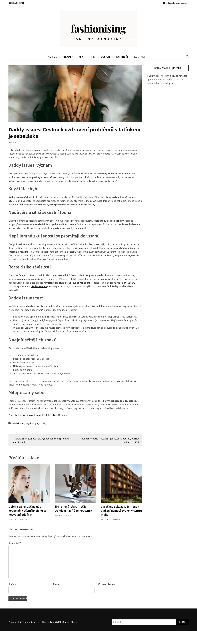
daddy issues (18, 423)
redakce (23, 519)
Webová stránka (106, 584)
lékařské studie (39, 286)
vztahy (42, 423)
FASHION (52, 56)
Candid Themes (71, 622)
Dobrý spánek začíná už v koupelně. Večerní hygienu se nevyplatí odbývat (27, 510)
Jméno (13, 584)
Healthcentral (49, 415)
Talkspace (20, 415)
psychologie (32, 423)
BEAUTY (68, 56)
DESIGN (105, 56)
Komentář (14, 543)
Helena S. (12, 142)
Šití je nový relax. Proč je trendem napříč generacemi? (73, 508)
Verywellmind (34, 415)
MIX (81, 56)
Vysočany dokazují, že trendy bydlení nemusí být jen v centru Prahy (121, 510)
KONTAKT (140, 56)
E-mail (57, 584)
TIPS (92, 56)
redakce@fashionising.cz (177, 3)
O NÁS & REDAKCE (16, 3)
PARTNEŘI (122, 56)
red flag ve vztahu (126, 282)
